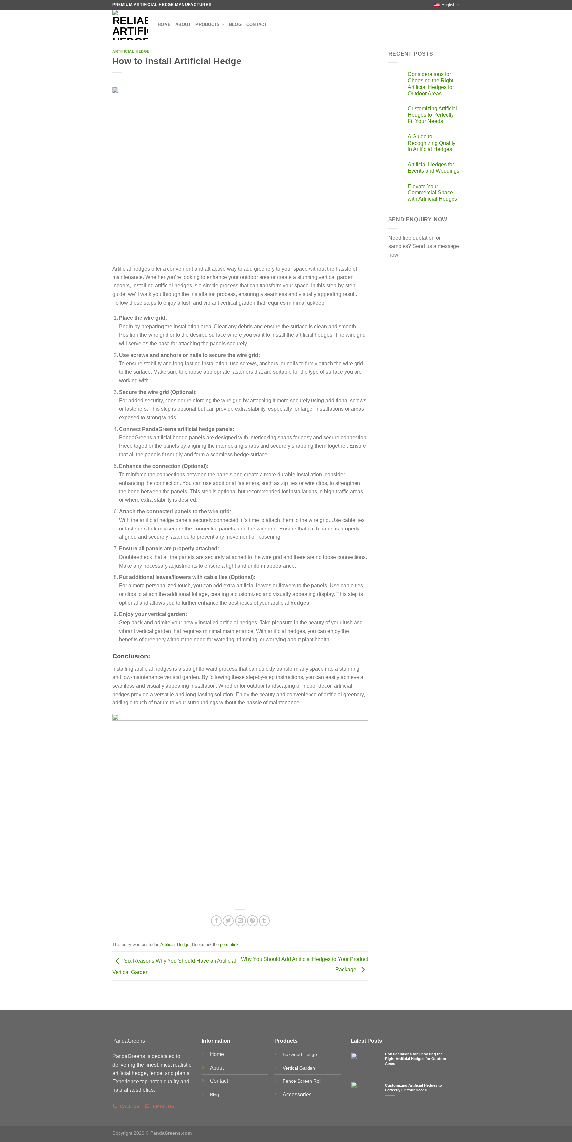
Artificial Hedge (131, 51)
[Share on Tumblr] (264, 920)
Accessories (297, 1094)
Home (164, 24)
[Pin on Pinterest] (252, 920)
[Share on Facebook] (216, 920)
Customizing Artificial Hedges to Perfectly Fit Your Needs (432, 115)
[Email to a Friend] (240, 920)
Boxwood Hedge (300, 1054)
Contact (256, 24)
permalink (229, 944)
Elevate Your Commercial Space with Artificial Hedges (432, 193)
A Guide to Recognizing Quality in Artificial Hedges (431, 143)
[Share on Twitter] (228, 920)
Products (207, 24)
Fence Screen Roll (302, 1081)
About (183, 24)
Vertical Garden (299, 1068)
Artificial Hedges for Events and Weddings (433, 168)
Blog (235, 24)
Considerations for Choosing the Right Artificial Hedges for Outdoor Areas (431, 83)
